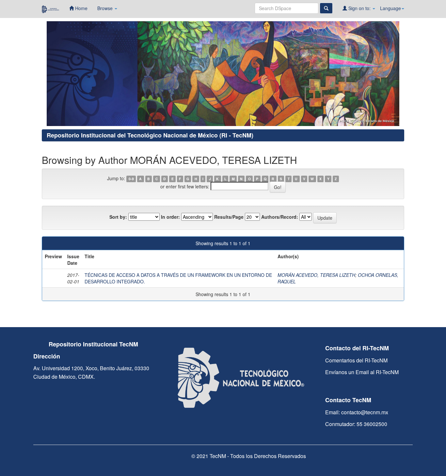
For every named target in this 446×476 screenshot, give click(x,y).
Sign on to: (359, 8)
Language (390, 8)
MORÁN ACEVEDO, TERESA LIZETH (316, 275)
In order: (170, 217)
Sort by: (118, 217)
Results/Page (229, 217)
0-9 (131, 178)
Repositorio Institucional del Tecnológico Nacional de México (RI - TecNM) (150, 135)
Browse (105, 8)
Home (81, 8)
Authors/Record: (279, 217)
